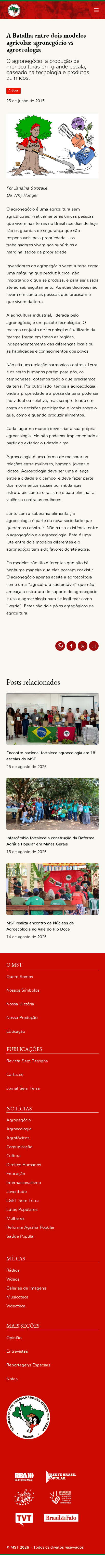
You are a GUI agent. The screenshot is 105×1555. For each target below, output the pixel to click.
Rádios (12, 1270)
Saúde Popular (20, 1236)
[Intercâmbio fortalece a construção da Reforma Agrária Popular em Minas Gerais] (52, 804)
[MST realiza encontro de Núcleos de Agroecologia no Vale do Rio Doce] (52, 889)
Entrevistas (17, 1351)
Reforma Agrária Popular (30, 1227)
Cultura (13, 1156)
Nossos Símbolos (22, 990)
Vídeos (12, 1279)
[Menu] (96, 10)
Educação (15, 1031)
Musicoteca (17, 1297)
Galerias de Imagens (26, 1288)
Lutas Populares (21, 1209)
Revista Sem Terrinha (27, 1061)
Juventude (16, 1191)
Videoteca (15, 1306)
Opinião (13, 1338)
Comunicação (19, 1147)
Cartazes (14, 1074)
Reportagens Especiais (28, 1365)
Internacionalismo (23, 1182)
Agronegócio (18, 1120)
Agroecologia (19, 1129)
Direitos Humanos (23, 1165)
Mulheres (15, 1218)
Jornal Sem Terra (23, 1088)
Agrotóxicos (17, 1138)
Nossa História (20, 1004)
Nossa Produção (21, 1017)
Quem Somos (19, 976)
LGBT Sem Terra (22, 1200)
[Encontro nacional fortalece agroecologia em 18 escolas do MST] (52, 719)
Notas (12, 1379)
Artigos (13, 90)
